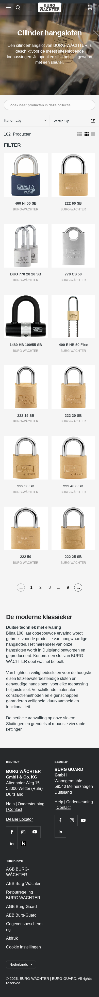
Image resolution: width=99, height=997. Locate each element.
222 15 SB (25, 416)
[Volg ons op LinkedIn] (12, 843)
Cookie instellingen (23, 947)
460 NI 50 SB (26, 203)
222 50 (25, 557)
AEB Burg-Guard (21, 915)
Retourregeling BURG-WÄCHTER (23, 895)
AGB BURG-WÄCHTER (17, 872)
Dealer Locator (19, 819)
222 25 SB (73, 557)
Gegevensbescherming (24, 926)
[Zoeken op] (18, 7)
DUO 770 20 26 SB (25, 274)
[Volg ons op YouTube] (34, 832)
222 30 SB (25, 486)
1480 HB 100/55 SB (26, 345)
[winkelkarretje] (90, 7)
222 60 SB (73, 203)
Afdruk (12, 938)
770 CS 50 (73, 274)
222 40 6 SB (73, 486)
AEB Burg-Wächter (23, 883)
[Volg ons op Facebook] (12, 832)
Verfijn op (61, 121)
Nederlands (18, 964)
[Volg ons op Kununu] (23, 843)
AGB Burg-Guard (21, 906)
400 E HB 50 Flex (73, 345)
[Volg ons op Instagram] (23, 832)
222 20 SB (73, 416)
